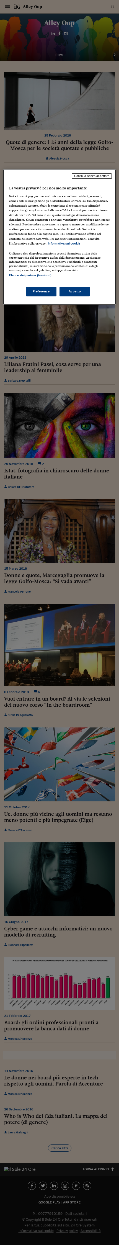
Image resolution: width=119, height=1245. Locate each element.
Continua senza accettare (92, 176)
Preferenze (41, 291)
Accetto (75, 291)
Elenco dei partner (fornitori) (30, 275)
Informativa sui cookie (64, 243)
